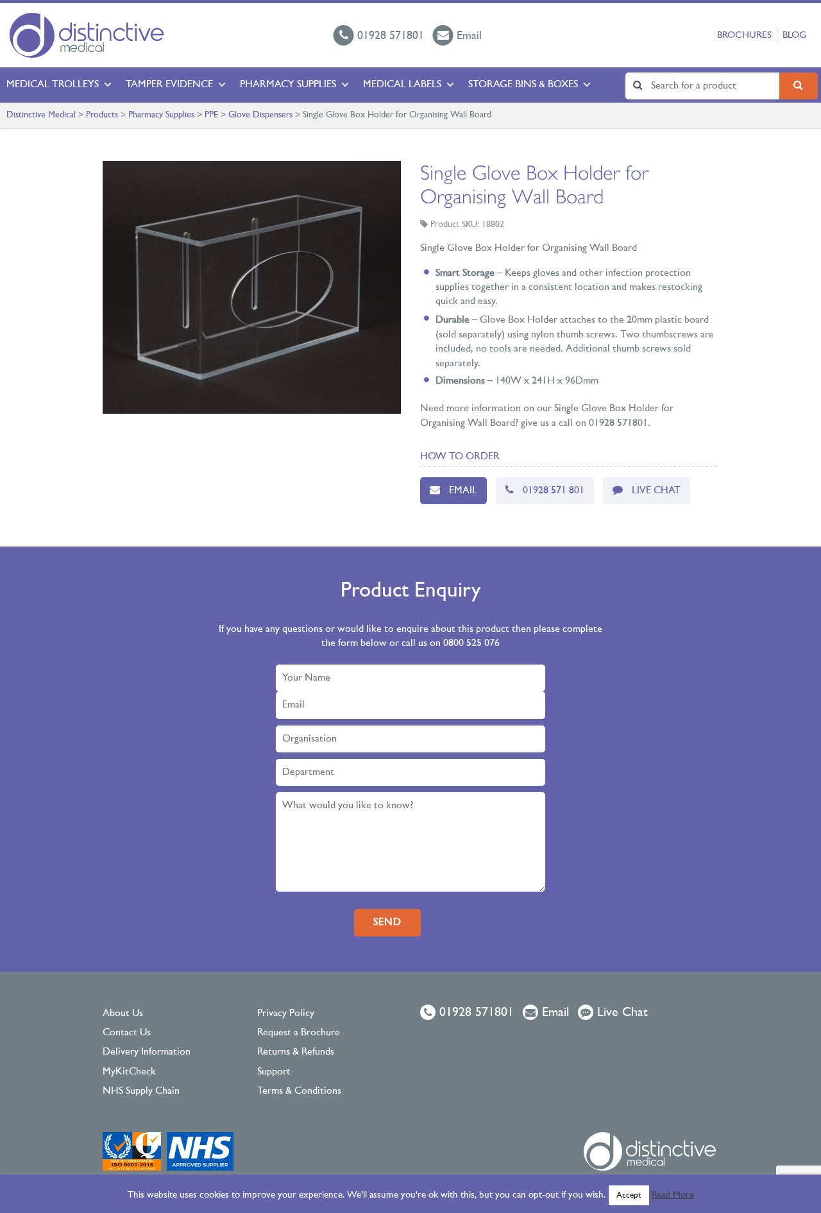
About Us (123, 1013)
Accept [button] (628, 1195)
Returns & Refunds (295, 1052)
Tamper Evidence (169, 85)
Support (274, 1072)
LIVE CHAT (656, 491)
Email (463, 491)
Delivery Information (146, 1052)
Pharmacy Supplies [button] (288, 85)
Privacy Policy (285, 1013)
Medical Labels (402, 85)
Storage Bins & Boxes (523, 85)
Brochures (744, 35)
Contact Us (127, 1033)
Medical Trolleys (52, 85)
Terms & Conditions (299, 1091)
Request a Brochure (298, 1033)
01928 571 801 (553, 491)
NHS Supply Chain (141, 1091)
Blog (794, 35)
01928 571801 (475, 1012)
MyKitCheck (129, 1072)
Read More (673, 1195)
